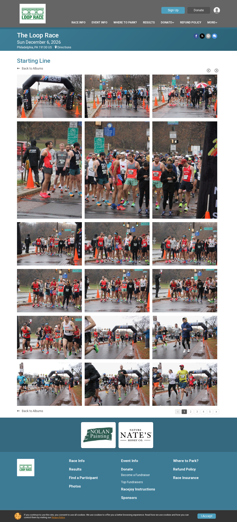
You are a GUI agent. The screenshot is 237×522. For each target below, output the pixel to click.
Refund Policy (190, 22)
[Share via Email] (208, 35)
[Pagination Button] (216, 411)
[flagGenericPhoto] (70, 113)
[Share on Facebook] (196, 35)
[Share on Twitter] (202, 35)
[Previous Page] (208, 70)
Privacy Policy (58, 517)
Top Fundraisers (132, 482)
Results (149, 22)
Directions (64, 47)
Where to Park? (125, 22)
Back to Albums (32, 68)
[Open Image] (49, 96)
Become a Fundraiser (135, 475)
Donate (199, 10)
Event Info (99, 22)
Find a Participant (83, 478)
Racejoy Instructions (138, 489)
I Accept (206, 516)
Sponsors (129, 498)
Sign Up (173, 10)
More (211, 22)
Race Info (78, 22)
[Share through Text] (214, 35)
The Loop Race (38, 35)
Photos (75, 486)
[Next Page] (216, 70)
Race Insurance (186, 478)
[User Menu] (217, 10)
